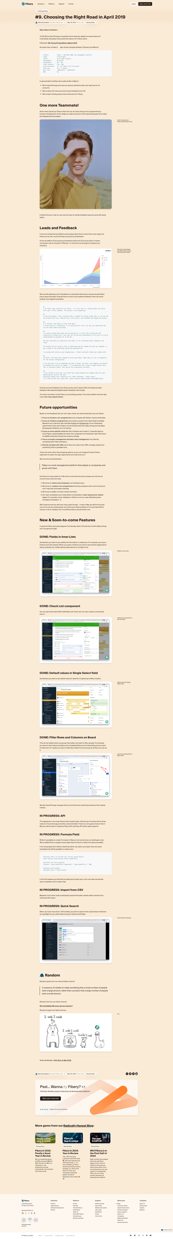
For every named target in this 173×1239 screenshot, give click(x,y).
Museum (142, 1210)
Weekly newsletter (122, 1218)
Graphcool (84, 423)
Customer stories (122, 1206)
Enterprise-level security (26, 1225)
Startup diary (143, 1206)
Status (97, 1214)
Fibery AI (75, 1212)
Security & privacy (122, 1222)
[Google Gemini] (28, 1213)
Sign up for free (145, 4)
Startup (53, 1210)
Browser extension (78, 1218)
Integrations (76, 1210)
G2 (58, 1109)
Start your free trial (50, 1098)
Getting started (99, 1204)
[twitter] (130, 1073)
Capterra (64, 1109)
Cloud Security (70, 1236)
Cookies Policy (59, 1236)
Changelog (120, 1216)
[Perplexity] (34, 1213)
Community (98, 1216)
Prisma (73, 423)
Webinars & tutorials (101, 1208)
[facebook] (127, 1073)
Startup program (122, 1212)
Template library (77, 1208)
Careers (142, 1208)
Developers (98, 1212)
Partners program (122, 1210)
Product (53, 1204)
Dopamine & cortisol (123, 1208)
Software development (57, 1208)
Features (75, 1206)
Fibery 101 (120, 1220)
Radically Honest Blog (78, 1125)
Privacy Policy (49, 1236)
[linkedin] (133, 1073)
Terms (40, 1236)
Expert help (98, 1206)
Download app (77, 1216)
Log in (134, 4)
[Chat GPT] (23, 1213)
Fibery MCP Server (78, 1214)
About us (142, 1204)
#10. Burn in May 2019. (62, 1060)
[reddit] (136, 1073)
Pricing (71, 4)
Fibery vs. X (120, 1214)
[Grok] (31, 1213)
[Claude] (26, 1213)
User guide (98, 1210)
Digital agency (55, 1206)
